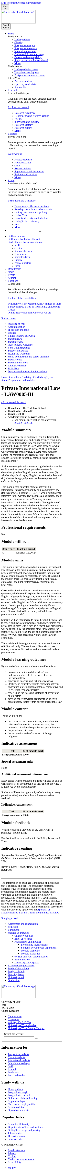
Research (12, 90)
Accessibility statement (29, 2)
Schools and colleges (19, 1063)
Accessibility (14, 1162)
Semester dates (15, 1139)
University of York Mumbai (22, 1025)
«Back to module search (13, 402)
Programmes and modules (21, 380)
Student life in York (18, 362)
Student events (15, 341)
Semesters (13, 926)
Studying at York (16, 323)
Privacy (12, 1153)
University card (16, 977)
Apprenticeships (16, 1101)
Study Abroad (15, 359)
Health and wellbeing (19, 353)
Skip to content (9, 2)
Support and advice (18, 350)
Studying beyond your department (38, 947)
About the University (19, 1124)
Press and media (16, 1075)
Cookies (12, 1156)
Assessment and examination (23, 923)
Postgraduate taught (18, 1092)
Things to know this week (21, 335)
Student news (15, 338)
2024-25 (18, 422)
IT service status (16, 1136)
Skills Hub (13, 368)
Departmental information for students (27, 371)
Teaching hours (16, 974)
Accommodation (16, 326)
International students (19, 1060)
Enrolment (13, 929)
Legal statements (16, 1150)
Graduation (14, 980)
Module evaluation (30, 953)
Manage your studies (18, 932)
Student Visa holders (18, 968)
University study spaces (26, 962)
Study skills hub (16, 971)
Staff (10, 1066)
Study (11, 33)
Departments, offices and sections (25, 1127)
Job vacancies (15, 1133)
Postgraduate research (19, 1095)
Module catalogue (30, 950)
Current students (16, 1057)
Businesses (13, 1072)
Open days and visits (18, 1110)
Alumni (12, 277)
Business (12, 133)
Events (11, 274)
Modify (12, 1167)
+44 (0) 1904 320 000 (19, 1022)
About (11, 180)
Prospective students (18, 1054)
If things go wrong (17, 365)
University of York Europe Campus (26, 1028)
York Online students (19, 347)
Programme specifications (34, 944)
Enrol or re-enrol (23, 938)
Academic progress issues (21, 965)
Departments (14, 268)
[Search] (40, 231)
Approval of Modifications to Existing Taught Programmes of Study (29, 911)
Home (4, 377)
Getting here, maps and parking (24, 1130)
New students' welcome (20, 344)
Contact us (13, 1019)
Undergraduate (15, 1089)
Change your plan (23, 935)
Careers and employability (21, 1104)
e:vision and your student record (31, 956)
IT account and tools (18, 329)
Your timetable (22, 959)
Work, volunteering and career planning (28, 356)
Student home (8, 318)
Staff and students (17, 236)
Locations (13, 280)
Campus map (14, 1016)
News (11, 271)
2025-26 (28, 422)
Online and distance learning (22, 1098)
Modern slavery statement (21, 1159)
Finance (12, 332)
